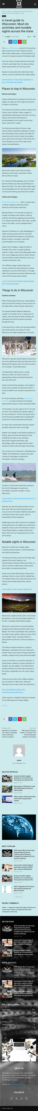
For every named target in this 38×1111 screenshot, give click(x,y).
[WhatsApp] (24, 42)
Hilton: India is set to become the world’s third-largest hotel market (24, 798)
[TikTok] (22, 1098)
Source (4, 705)
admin (8, 36)
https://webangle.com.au (19, 763)
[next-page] (6, 806)
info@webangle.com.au (17, 1084)
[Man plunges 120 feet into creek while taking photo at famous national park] (7, 789)
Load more (18, 897)
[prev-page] (3, 806)
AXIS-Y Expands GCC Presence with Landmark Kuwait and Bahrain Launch (24, 888)
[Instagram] (16, 1098)
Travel (8, 11)
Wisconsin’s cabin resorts (11, 202)
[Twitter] (15, 42)
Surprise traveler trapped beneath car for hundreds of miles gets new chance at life (23, 778)
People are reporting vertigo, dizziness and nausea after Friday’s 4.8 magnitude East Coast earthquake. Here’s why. (18, 909)
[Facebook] (10, 42)
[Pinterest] (20, 42)
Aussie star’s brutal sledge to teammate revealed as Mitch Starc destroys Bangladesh (23, 867)
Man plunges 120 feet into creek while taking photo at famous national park (24, 788)
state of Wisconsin (11, 48)
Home (4, 11)
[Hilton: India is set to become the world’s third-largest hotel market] (7, 799)
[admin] (3, 37)
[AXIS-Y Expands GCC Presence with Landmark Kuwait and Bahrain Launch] (7, 889)
